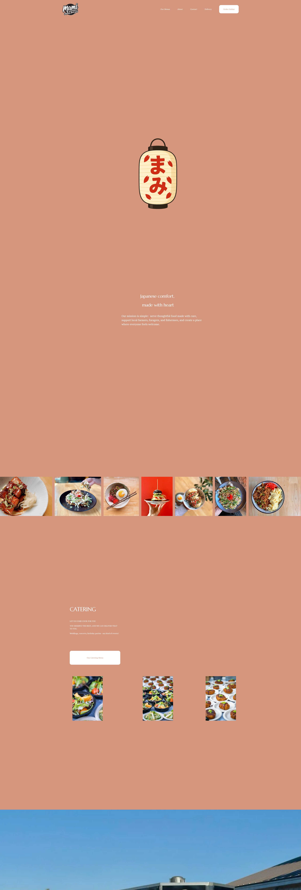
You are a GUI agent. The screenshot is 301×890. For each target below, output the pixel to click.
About (180, 9)
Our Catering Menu (95, 657)
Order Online (229, 9)
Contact (193, 9)
